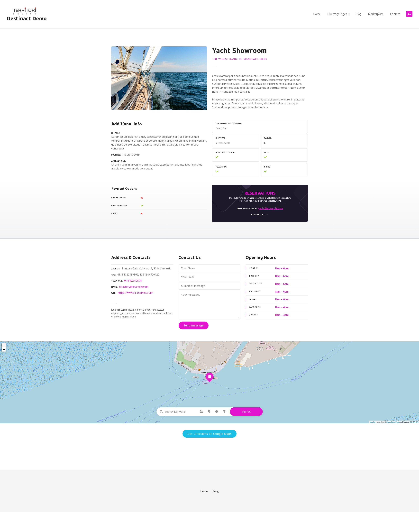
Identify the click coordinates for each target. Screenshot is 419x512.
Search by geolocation (216, 412)
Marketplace (375, 14)
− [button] (4, 349)
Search (246, 412)
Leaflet (372, 422)
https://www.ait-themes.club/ (135, 293)
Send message (193, 325)
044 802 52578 (133, 280)
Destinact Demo (27, 18)
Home (317, 14)
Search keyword (161, 412)
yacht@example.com (270, 208)
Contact (395, 14)
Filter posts (224, 412)
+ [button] (4, 345)
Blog (358, 14)
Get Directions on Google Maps (209, 434)
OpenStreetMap (392, 422)
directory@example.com (133, 286)
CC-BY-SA (414, 422)
